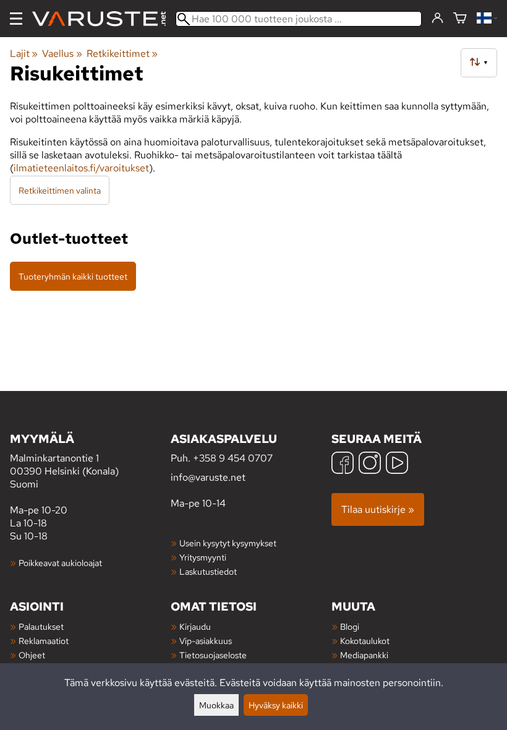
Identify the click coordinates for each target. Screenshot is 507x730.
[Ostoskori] (460, 19)
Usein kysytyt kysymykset (227, 543)
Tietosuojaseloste (213, 655)
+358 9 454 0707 (233, 458)
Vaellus (62, 53)
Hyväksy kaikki (276, 705)
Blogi (349, 626)
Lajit (24, 53)
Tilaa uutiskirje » (377, 509)
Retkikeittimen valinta (60, 190)
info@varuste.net (208, 477)
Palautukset (41, 626)
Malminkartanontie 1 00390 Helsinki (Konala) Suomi (64, 461)
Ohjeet (32, 655)
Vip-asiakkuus (205, 640)
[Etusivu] (104, 19)
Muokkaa (216, 705)
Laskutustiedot (208, 571)
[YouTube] (397, 464)
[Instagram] (370, 464)
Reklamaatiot (44, 640)
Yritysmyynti (202, 557)
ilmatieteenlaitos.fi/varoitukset (81, 167)
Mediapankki (364, 655)
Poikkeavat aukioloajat (60, 563)
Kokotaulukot (365, 640)
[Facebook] (342, 464)
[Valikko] (16, 18)
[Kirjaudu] (437, 18)
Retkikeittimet (122, 53)
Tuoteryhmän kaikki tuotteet (73, 276)
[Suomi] (487, 19)
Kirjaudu (195, 626)
